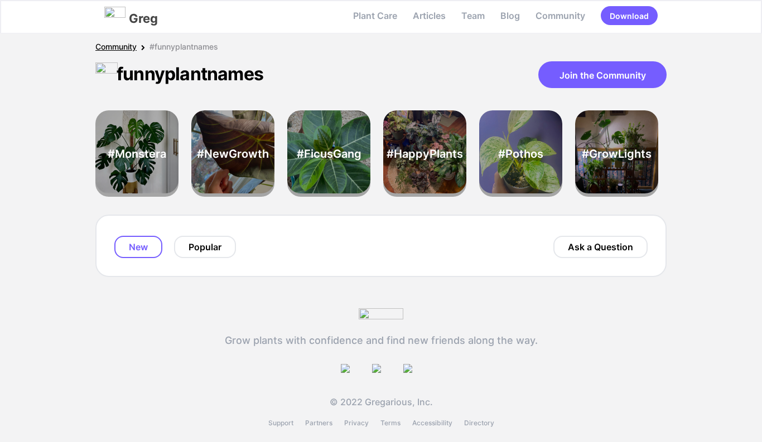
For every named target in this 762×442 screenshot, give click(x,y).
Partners (318, 423)
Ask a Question (600, 246)
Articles (429, 15)
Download (629, 16)
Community (560, 15)
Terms (390, 423)
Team (473, 15)
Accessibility (432, 423)
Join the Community (603, 75)
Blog (510, 15)
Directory (479, 423)
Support (280, 423)
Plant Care (375, 15)
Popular (205, 246)
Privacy (356, 423)
